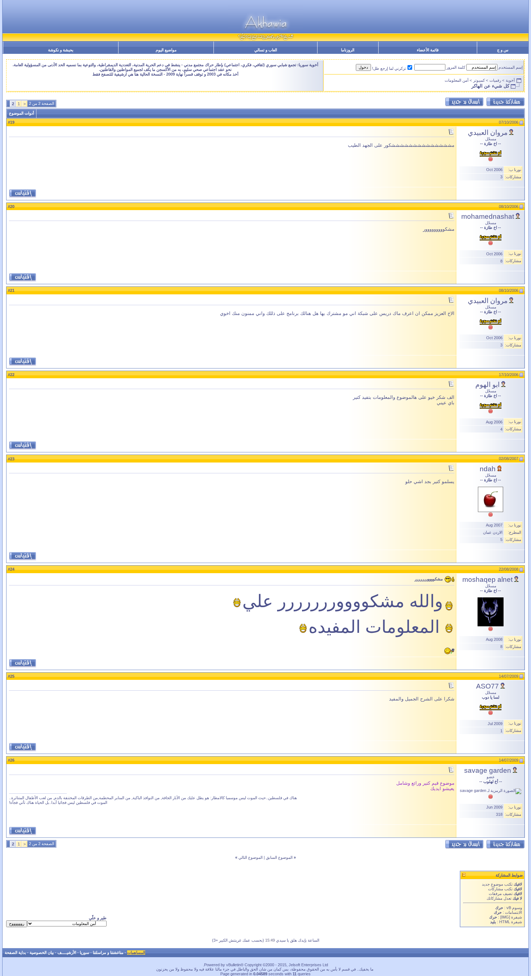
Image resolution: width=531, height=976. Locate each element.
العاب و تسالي (265, 50)
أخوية (510, 80)
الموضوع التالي (250, 857)
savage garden (487, 770)
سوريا (84, 952)
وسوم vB (513, 907)
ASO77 (487, 686)
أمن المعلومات (457, 80)
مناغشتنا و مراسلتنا (108, 952)
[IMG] (505, 917)
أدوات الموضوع (21, 113)
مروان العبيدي (488, 132)
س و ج (502, 50)
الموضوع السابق (279, 857)
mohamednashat (487, 216)
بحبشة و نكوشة (60, 50)
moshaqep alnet (487, 579)
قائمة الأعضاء (428, 50)
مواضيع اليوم (166, 50)
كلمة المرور (455, 67)
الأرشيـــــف (66, 952)
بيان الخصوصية (42, 952)
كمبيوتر (479, 80)
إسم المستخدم (510, 67)
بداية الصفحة (15, 952)
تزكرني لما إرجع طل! (389, 68)
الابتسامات (513, 912)
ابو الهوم (487, 384)
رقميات (495, 80)
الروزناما (347, 50)
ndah (488, 469)
